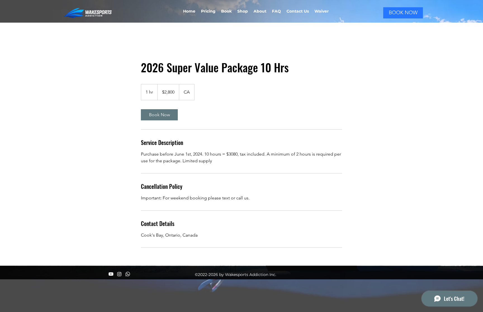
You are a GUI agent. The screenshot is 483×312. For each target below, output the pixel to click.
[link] (159, 114)
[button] (322, 11)
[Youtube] (111, 274)
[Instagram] (119, 274)
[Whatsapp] (128, 274)
